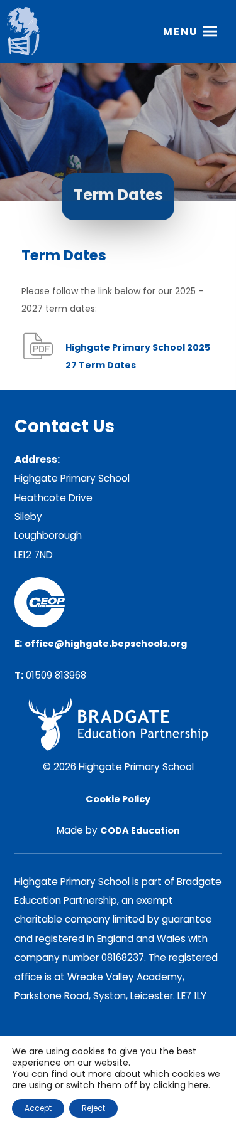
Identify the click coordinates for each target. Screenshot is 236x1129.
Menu (180, 31)
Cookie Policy (118, 799)
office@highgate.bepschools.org (106, 643)
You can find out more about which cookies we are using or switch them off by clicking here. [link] (116, 1079)
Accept (38, 1108)
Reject (93, 1108)
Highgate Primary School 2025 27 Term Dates (137, 358)
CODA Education (140, 830)
